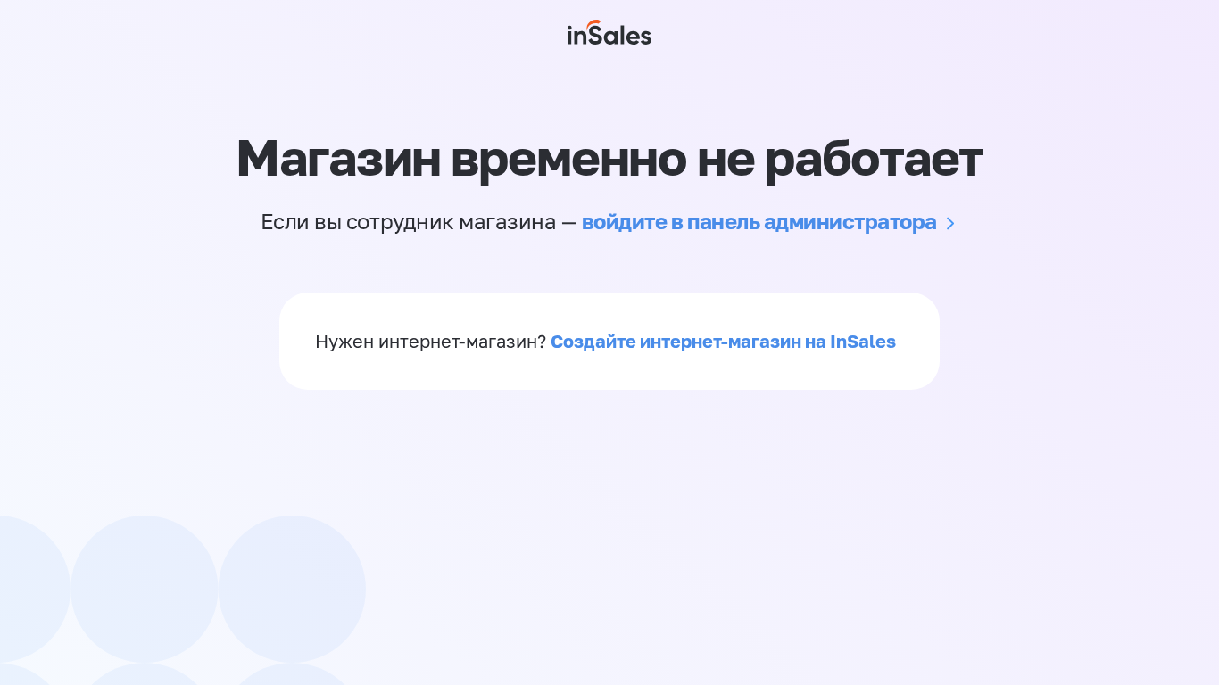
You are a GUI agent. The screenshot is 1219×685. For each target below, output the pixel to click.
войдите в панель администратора (759, 221)
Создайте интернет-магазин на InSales (723, 340)
